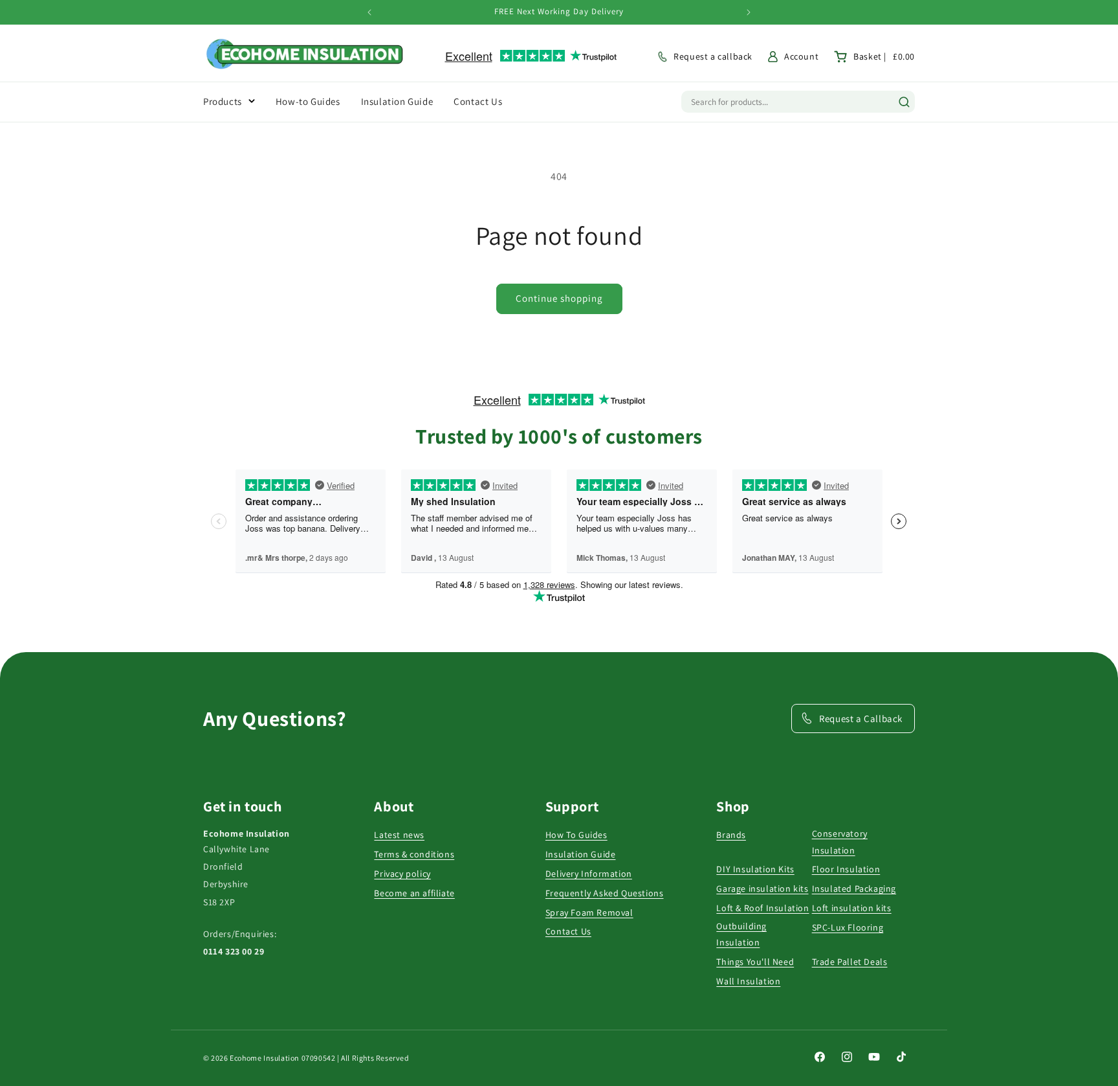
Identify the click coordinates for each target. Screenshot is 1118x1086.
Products (222, 101)
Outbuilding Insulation (741, 934)
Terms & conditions (414, 854)
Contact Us (568, 931)
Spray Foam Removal (589, 912)
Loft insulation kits (852, 908)
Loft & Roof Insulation (762, 908)
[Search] (904, 101)
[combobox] (784, 102)
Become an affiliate (414, 893)
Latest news (399, 835)
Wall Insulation (748, 981)
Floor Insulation (846, 869)
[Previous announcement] (369, 12)
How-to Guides (308, 101)
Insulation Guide (580, 854)
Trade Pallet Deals (850, 961)
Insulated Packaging (854, 888)
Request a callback (713, 56)
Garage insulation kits (762, 888)
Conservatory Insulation (840, 841)
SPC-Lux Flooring (848, 927)
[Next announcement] (748, 12)
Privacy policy (402, 873)
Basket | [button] (884, 56)
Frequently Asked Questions (604, 893)
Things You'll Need (755, 961)
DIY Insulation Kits (755, 869)
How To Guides (576, 835)
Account (801, 56)
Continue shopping (559, 298)
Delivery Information (588, 873)
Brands (731, 835)
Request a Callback (861, 718)
